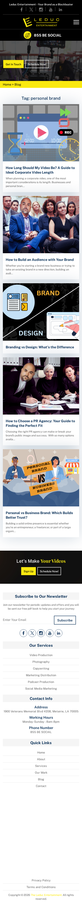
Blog (41, 779)
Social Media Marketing (41, 688)
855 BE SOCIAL (47, 35)
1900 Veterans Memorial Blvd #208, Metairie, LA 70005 (41, 711)
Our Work (41, 772)
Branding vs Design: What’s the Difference (40, 347)
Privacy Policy (41, 880)
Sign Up (28, 571)
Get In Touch (13, 64)
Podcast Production (41, 682)
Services (41, 766)
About (41, 759)
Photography (41, 662)
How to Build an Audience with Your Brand (40, 259)
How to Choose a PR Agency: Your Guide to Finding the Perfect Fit (40, 423)
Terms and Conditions (41, 887)
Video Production (41, 655)
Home (7, 84)
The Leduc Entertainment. (46, 894)
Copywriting (41, 668)
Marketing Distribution (41, 675)
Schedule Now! (37, 64)
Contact (41, 786)
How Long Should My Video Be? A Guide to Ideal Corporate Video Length (40, 169)
